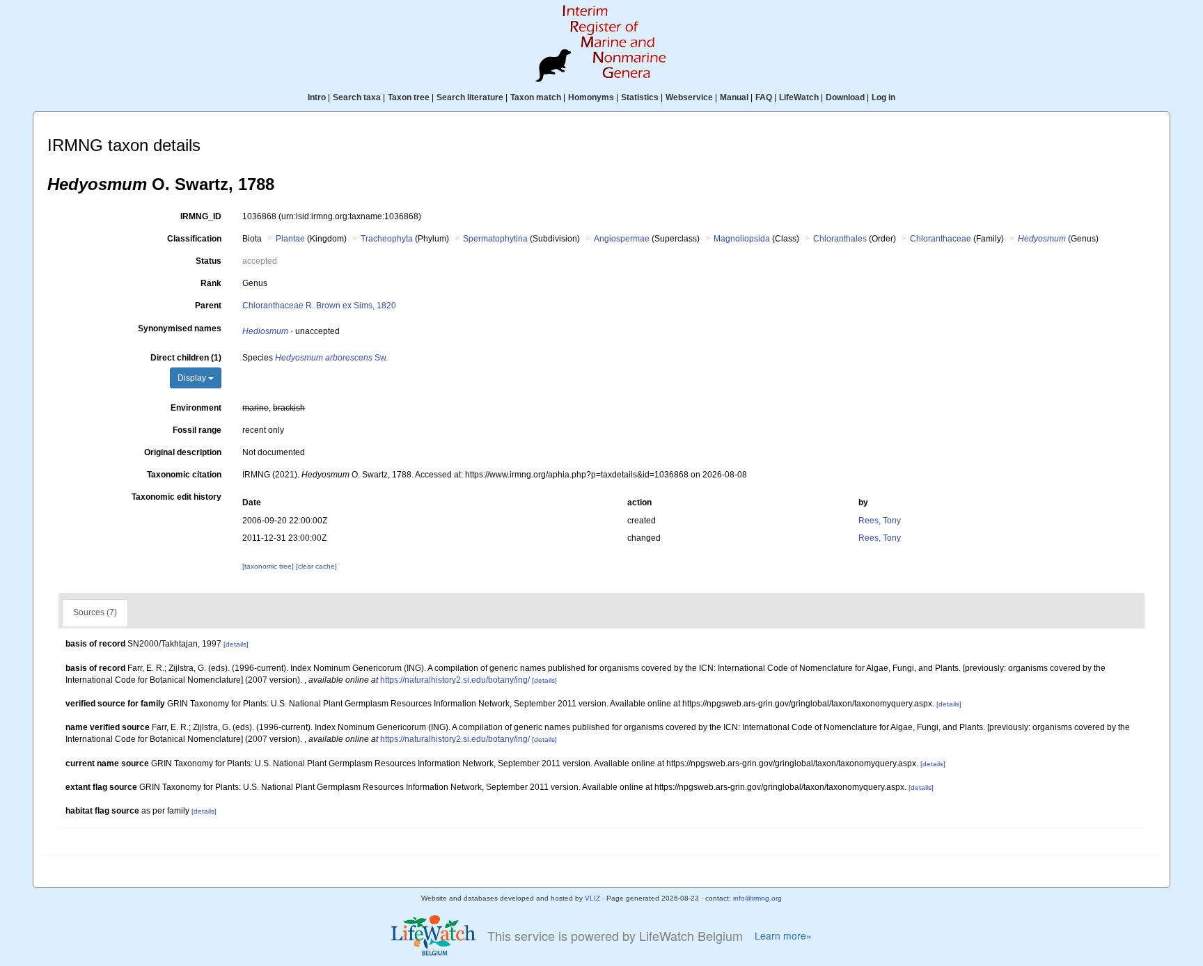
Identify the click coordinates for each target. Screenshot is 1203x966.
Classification (194, 239)
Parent (208, 305)
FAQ (763, 97)
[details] (236, 644)
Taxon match (535, 97)
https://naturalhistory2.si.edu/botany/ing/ (455, 680)
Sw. (331, 358)
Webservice (689, 97)
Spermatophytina (495, 239)
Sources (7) (95, 612)
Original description (182, 452)
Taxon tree (409, 97)
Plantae (290, 239)
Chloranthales (840, 239)
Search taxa (357, 97)
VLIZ (592, 898)
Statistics (640, 97)
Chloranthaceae (940, 239)
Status (208, 261)
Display (193, 378)
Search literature (470, 97)
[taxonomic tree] (269, 566)
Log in (883, 97)
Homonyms (591, 97)
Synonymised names (179, 328)
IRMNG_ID (200, 216)
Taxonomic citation (184, 475)
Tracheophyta (387, 239)
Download (845, 97)
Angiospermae (622, 239)
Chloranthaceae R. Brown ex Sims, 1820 (319, 305)
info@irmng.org (757, 898)
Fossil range (197, 430)
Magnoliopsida (742, 239)
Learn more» (783, 935)
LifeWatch (799, 97)
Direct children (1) (185, 358)
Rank (210, 283)
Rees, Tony (879, 520)
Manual (734, 97)
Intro (317, 97)
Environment (196, 408)
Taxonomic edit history (176, 497)
